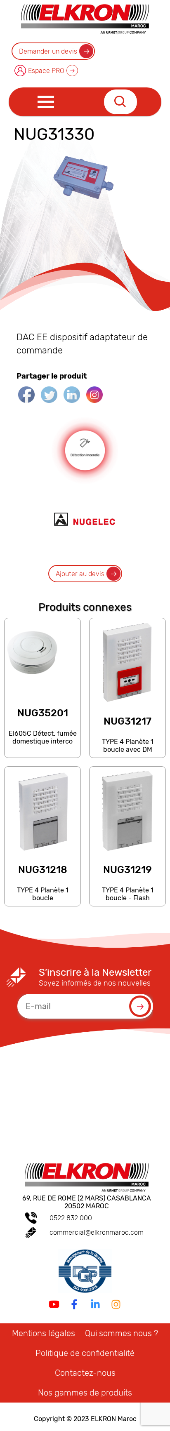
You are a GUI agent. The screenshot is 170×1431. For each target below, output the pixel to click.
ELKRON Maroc (114, 1419)
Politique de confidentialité (85, 1353)
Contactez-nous (85, 1373)
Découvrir (42, 754)
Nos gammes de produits (85, 1393)
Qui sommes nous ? (121, 1333)
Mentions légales (43, 1333)
